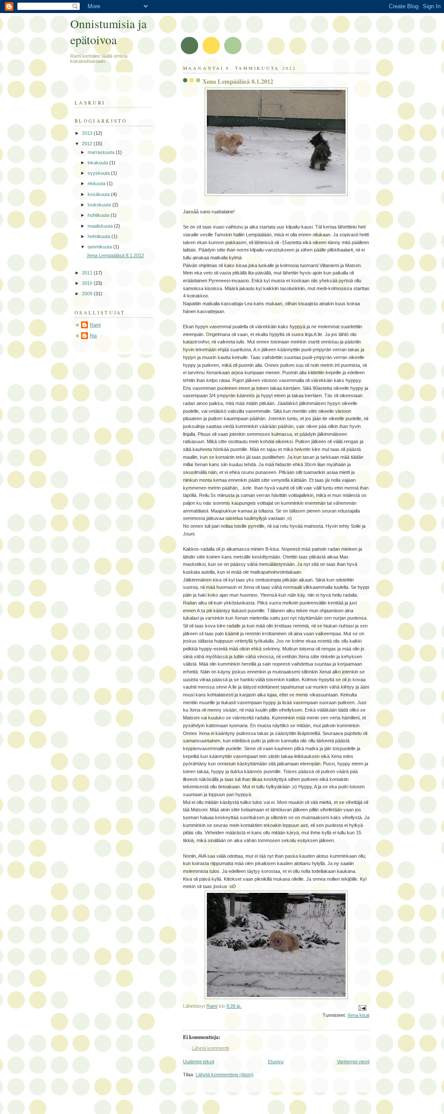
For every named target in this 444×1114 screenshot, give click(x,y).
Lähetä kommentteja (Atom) (225, 1074)
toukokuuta (100, 204)
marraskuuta (102, 152)
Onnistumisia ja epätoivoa (108, 32)
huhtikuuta (99, 215)
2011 (88, 272)
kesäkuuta (99, 194)
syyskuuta (99, 173)
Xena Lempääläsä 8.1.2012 (115, 255)
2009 (88, 293)
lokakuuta (98, 162)
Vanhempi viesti (353, 1061)
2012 (88, 143)
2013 (88, 133)
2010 (88, 283)
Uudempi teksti (198, 1061)
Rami (95, 324)
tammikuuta (100, 246)
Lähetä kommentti (210, 1048)
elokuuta (97, 183)
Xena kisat (358, 1015)
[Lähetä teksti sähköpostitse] (361, 1007)
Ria (93, 335)
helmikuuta (99, 236)
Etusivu (276, 1061)
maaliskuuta (101, 226)
